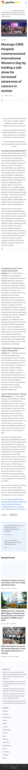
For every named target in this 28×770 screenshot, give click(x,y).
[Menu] (26, 3)
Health (5, 723)
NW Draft (5, 739)
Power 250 (6, 742)
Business (5, 711)
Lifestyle (5, 726)
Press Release (7, 745)
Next (5, 547)
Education (4, 40)
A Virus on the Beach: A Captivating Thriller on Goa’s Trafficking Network (12, 542)
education (13, 515)
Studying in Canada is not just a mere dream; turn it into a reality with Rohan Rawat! (13, 582)
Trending (5, 755)
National (5, 733)
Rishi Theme (14, 768)
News (4, 736)
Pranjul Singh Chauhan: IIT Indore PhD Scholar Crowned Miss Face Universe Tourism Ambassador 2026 (13, 696)
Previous (9, 534)
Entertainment (7, 717)
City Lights (21, 509)
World (4, 758)
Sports (5, 748)
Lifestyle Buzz (7, 730)
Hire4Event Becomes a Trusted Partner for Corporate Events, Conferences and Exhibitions (14, 684)
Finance (5, 720)
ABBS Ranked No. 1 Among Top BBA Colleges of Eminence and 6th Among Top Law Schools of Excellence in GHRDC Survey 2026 (13, 615)
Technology (6, 752)
